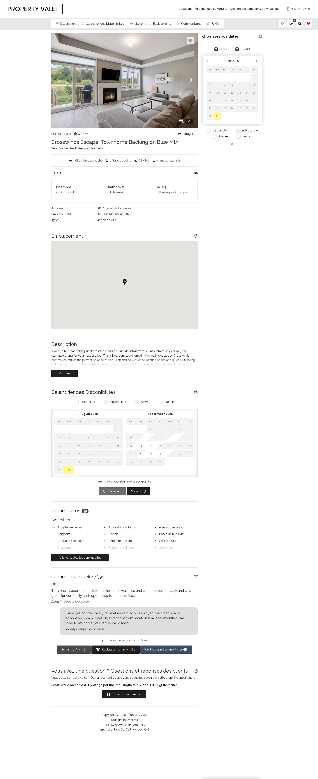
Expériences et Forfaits (211, 9)
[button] (58, 80)
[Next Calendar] (256, 61)
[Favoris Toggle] (308, 23)
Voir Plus (64, 373)
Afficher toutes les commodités (80, 557)
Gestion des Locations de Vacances (254, 9)
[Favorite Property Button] (190, 40)
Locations (185, 9)
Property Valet (138, 714)
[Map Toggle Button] (282, 23)
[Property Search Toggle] (299, 23)
